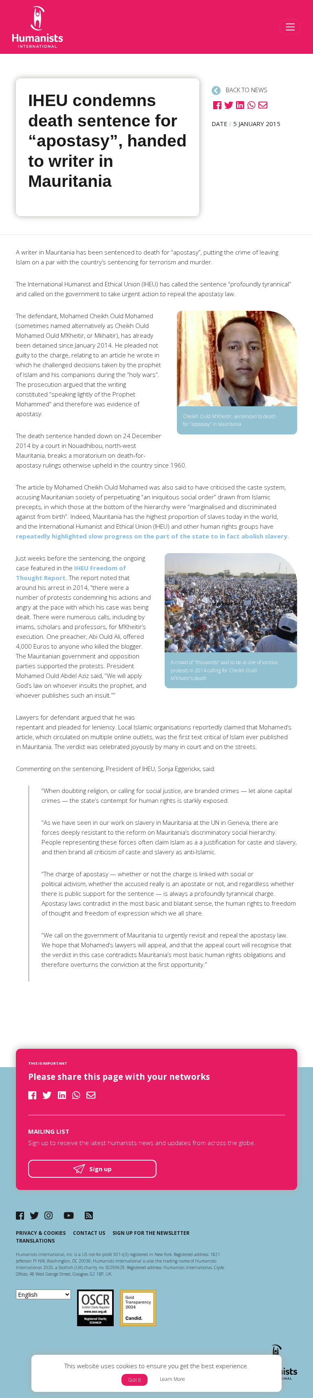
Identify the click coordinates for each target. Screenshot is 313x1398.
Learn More (172, 1379)
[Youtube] (69, 1215)
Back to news (245, 90)
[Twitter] (34, 1215)
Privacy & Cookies (41, 1233)
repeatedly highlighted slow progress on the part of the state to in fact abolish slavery (151, 536)
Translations (35, 1240)
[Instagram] (48, 1215)
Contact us (89, 1233)
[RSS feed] (89, 1215)
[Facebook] (20, 1215)
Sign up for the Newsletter (151, 1233)
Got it (134, 1379)
